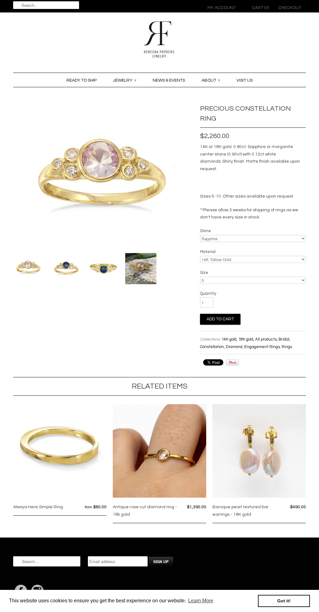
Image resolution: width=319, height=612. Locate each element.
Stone (205, 231)
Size (204, 272)
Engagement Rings (262, 347)
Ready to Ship (81, 80)
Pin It (232, 362)
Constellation (212, 347)
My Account (221, 8)
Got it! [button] (284, 600)
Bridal (284, 339)
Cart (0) (260, 8)
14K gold (228, 339)
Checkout (289, 8)
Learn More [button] (200, 600)
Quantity (208, 293)
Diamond (234, 347)
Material (208, 252)
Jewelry (124, 80)
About (211, 80)
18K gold (245, 339)
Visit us (244, 80)
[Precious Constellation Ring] (28, 268)
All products (266, 339)
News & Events (169, 80)
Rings (287, 347)
